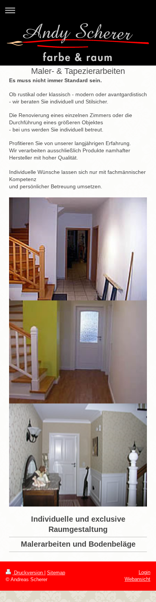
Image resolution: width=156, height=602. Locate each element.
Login (144, 572)
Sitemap (56, 572)
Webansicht (137, 579)
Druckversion (28, 572)
